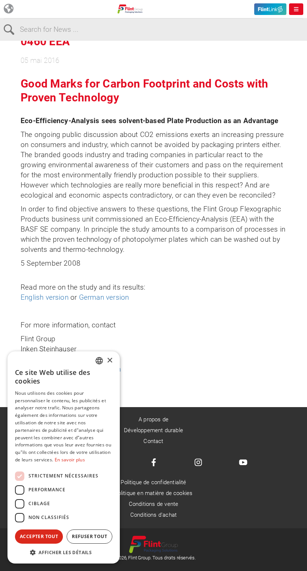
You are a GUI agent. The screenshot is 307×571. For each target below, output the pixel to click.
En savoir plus (70, 460)
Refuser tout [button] (89, 536)
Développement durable (153, 430)
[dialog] (63, 457)
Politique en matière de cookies (154, 493)
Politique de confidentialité (153, 482)
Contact (153, 441)
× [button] (109, 360)
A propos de (153, 419)
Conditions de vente (154, 504)
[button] (63, 552)
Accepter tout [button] (39, 536)
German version (104, 297)
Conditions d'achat (153, 515)
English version (45, 297)
